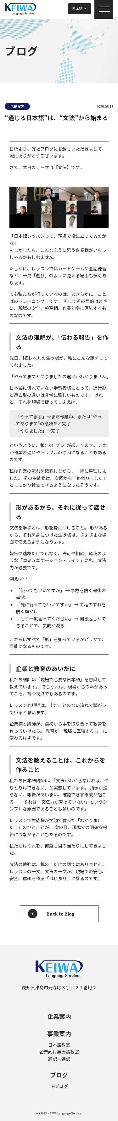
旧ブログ (59, 1086)
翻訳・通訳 (59, 1059)
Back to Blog (61, 914)
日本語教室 (59, 1045)
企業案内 (59, 1016)
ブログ (59, 1075)
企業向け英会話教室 (59, 1052)
